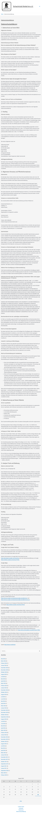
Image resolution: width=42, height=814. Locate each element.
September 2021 (4, 763)
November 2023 (4, 712)
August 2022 (4, 743)
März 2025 (3, 683)
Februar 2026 (4, 663)
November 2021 (4, 759)
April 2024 (3, 703)
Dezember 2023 (4, 710)
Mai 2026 (3, 658)
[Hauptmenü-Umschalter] (39, 6)
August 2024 (4, 694)
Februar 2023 (4, 732)
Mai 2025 (3, 678)
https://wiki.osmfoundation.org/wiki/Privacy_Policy (29, 630)
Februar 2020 (4, 775)
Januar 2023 (4, 734)
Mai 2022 (3, 748)
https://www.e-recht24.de (9, 644)
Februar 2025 (4, 685)
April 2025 (3, 681)
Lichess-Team (21, 806)
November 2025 (4, 670)
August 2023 (4, 719)
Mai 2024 (3, 701)
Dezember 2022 (4, 737)
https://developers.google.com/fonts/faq (10, 558)
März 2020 (3, 772)
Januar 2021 (4, 768)
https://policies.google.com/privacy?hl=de (10, 559)
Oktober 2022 (4, 741)
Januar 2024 (4, 708)
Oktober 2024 (4, 692)
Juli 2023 (3, 721)
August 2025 (4, 674)
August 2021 (4, 766)
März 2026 (3, 661)
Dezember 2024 (4, 690)
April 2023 (3, 728)
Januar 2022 (4, 754)
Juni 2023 (3, 723)
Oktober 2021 (4, 761)
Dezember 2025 (4, 667)
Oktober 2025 (4, 672)
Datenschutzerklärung (21, 811)
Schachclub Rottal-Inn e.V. (23, 6)
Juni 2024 (3, 699)
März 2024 (3, 705)
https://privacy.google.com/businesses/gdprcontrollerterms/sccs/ (15, 599)
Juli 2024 (3, 696)
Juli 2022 (3, 746)
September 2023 (4, 716)
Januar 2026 (4, 665)
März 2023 (3, 730)
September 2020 (4, 770)
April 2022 (3, 750)
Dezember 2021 (4, 757)
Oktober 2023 (4, 714)
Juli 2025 (3, 676)
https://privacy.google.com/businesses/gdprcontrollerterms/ (14, 598)
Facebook (21, 808)
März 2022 (3, 752)
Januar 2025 (4, 687)
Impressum (21, 809)
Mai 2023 (3, 725)
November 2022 (4, 739)
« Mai (20, 801)
